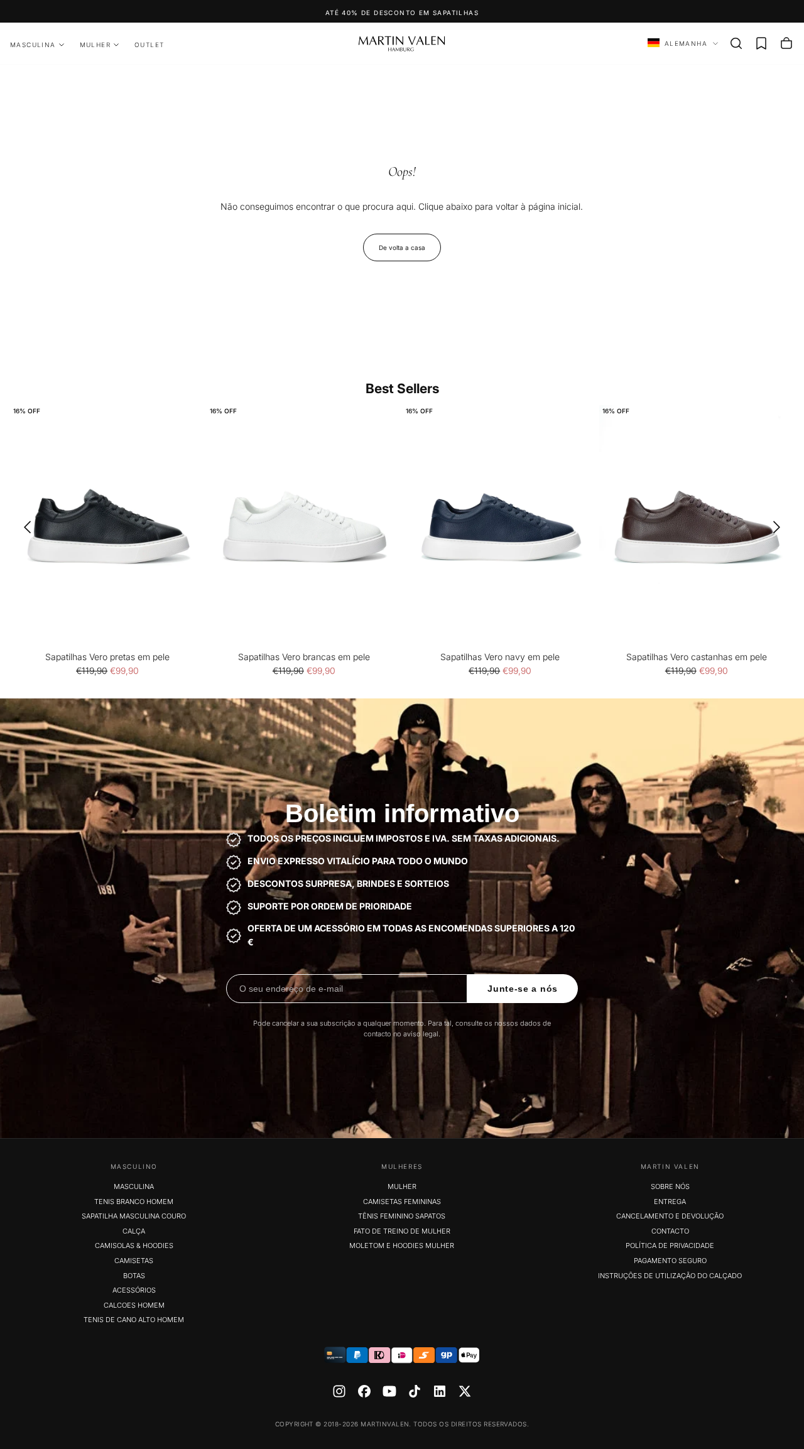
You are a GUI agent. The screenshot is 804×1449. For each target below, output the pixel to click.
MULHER (95, 44)
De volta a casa (402, 247)
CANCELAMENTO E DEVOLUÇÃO (670, 1216)
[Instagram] (339, 1391)
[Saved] (761, 43)
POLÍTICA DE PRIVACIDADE (670, 1245)
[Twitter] (464, 1391)
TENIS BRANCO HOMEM (133, 1201)
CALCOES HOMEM (134, 1305)
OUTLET (149, 44)
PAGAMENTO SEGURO (670, 1260)
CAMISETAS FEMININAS (402, 1201)
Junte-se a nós (522, 989)
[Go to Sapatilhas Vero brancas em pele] (304, 527)
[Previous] (23, 527)
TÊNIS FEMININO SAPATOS (401, 1216)
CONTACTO (670, 1231)
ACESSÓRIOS (134, 1290)
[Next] (781, 527)
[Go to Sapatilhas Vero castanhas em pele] (697, 527)
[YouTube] (389, 1391)
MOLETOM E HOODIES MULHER (401, 1245)
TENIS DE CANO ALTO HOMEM (134, 1319)
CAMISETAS (133, 1260)
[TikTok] (414, 1391)
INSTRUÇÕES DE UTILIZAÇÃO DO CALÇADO (670, 1275)
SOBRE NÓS (670, 1186)
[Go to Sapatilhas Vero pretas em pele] (107, 527)
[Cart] (786, 43)
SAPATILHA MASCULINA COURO (134, 1216)
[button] (736, 43)
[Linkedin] (439, 1391)
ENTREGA (670, 1201)
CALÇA (133, 1231)
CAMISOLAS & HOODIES (134, 1245)
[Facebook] (364, 1391)
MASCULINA (33, 44)
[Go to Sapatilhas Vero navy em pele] (500, 527)
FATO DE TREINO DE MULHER (402, 1231)
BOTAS (134, 1275)
